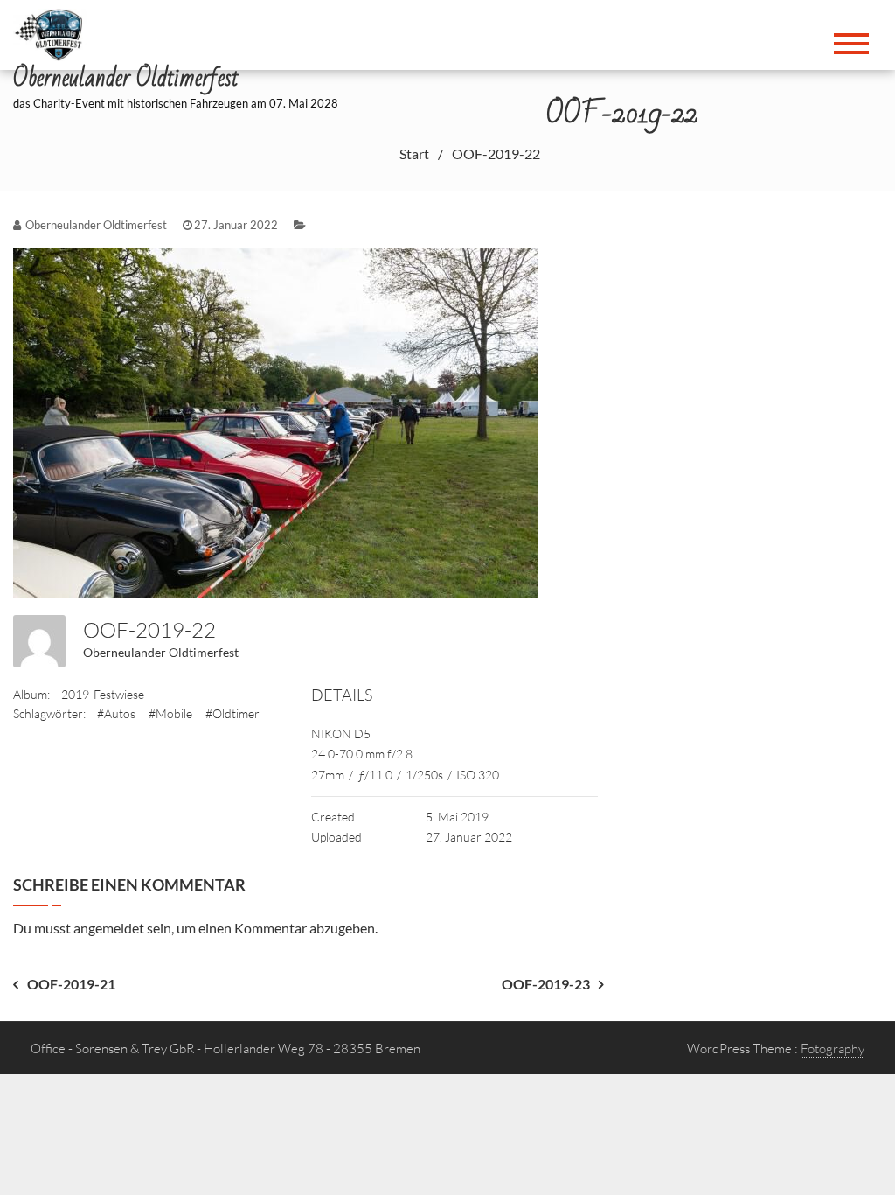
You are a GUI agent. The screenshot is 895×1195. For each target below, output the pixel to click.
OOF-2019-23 (546, 983)
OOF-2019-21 (71, 983)
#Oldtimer (232, 713)
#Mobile (170, 713)
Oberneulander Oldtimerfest (161, 652)
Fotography (832, 1048)
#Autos (116, 713)
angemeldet (108, 927)
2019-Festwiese (102, 694)
